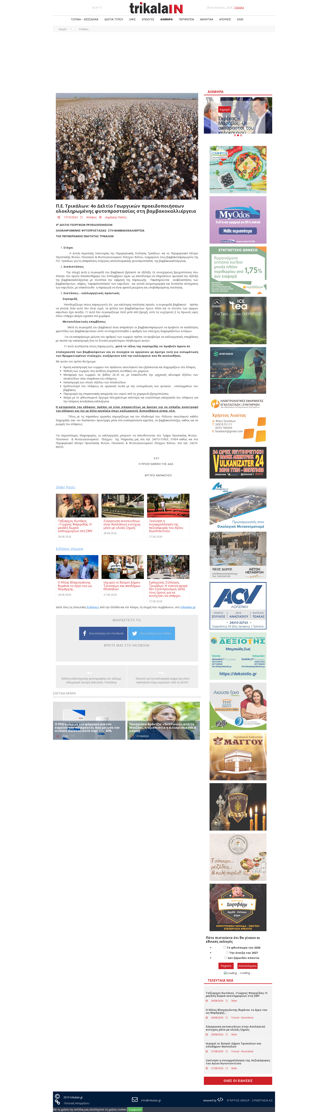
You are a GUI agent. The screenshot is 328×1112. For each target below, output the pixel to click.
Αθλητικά (206, 19)
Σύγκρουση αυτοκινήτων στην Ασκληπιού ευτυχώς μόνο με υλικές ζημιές (235, 1028)
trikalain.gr (188, 607)
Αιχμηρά (166, 19)
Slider (234, 1000)
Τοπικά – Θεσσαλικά (84, 19)
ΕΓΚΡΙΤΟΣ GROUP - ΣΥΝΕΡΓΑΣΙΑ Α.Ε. (249, 1100)
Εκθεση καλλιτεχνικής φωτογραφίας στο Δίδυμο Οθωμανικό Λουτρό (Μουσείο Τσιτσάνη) (91, 680)
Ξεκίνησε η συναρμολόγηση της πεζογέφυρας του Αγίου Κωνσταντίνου (238, 1061)
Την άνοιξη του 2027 (243, 952)
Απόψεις (225, 19)
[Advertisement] (164, 60)
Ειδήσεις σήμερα (69, 548)
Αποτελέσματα (247, 966)
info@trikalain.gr (151, 1100)
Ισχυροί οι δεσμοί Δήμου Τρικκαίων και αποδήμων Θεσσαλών (233, 1045)
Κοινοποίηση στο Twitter (155, 633)
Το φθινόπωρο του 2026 (243, 947)
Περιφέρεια (186, 19)
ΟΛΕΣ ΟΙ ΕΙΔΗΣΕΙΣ (238, 1081)
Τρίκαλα (239, 7)
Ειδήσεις (93, 607)
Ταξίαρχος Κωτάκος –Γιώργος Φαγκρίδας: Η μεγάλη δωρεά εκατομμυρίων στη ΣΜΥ (236, 994)
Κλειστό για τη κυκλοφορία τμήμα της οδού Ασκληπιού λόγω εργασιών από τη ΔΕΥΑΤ (163, 680)
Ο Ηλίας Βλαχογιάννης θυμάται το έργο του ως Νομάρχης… (236, 1011)
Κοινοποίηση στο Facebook (106, 633)
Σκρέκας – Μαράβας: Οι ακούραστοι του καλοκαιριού (236, 125)
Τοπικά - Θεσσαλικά (242, 1017)
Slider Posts (65, 487)
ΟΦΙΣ (132, 19)
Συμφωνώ (135, 1109)
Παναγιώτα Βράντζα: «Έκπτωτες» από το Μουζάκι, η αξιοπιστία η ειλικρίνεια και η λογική (162, 727)
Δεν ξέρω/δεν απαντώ (243, 958)
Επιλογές (148, 19)
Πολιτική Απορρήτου (76, 1103)
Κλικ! (240, 19)
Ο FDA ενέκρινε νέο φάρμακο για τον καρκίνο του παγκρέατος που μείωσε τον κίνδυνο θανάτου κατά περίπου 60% (87, 727)
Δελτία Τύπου (113, 19)
